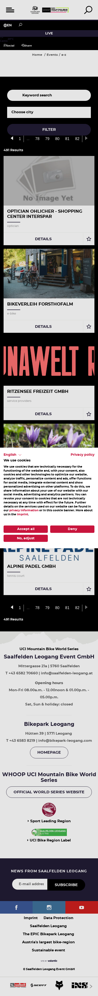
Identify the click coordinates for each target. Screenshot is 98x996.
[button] (13, 455)
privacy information (24, 510)
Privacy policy (82, 454)
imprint (22, 514)
